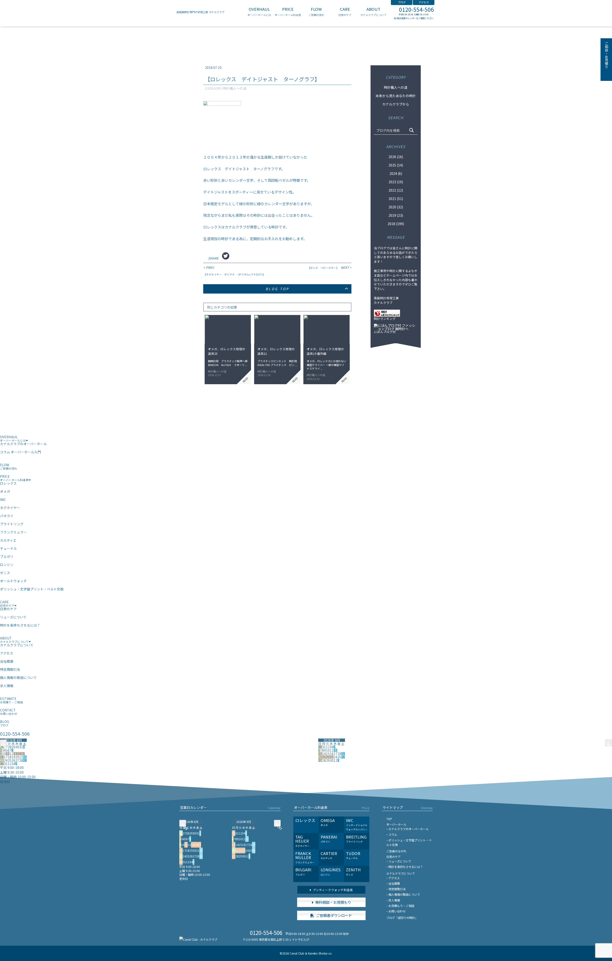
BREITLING (356, 839)
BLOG (4, 723)
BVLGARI (303, 871)
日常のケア (8, 608)
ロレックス (8, 483)
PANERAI (329, 839)
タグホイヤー (10, 507)
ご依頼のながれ (396, 851)
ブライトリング (11, 524)
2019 (392, 215)
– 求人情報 (393, 900)
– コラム (391, 834)
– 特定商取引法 (396, 889)
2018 (391, 223)
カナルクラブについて (16, 645)
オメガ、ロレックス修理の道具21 (276, 351)
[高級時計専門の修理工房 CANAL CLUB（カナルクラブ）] (198, 939)
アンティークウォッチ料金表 (332, 890)
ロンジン (6, 564)
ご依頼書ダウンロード (333, 915)
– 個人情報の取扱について (403, 894)
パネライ (6, 515)
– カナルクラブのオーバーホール (407, 829)
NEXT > (329, 267)
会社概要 (6, 661)
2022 (392, 190)
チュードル (8, 548)
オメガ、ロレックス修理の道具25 (226, 351)
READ (245, 379)
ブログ (402, 2)
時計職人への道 (234, 88)
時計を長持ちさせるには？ (20, 625)
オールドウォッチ (13, 580)
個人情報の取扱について (18, 677)
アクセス (424, 2)
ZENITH (353, 871)
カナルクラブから (395, 104)
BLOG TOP (277, 288)
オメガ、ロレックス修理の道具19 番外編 (325, 351)
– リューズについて (398, 861)
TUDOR (353, 855)
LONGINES (331, 871)
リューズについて (13, 617)
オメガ (5, 491)
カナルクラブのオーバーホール (23, 443)
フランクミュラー (13, 532)
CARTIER (329, 855)
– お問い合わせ (396, 911)
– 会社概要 (393, 883)
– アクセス (393, 878)
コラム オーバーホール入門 (20, 452)
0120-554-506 (416, 9)
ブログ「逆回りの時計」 (402, 918)
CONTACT (8, 712)
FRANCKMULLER (304, 857)
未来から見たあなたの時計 (396, 95)
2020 (392, 207)
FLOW (316, 11)
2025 (392, 165)
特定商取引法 (10, 669)
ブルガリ (6, 556)
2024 (393, 173)
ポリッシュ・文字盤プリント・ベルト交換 (32, 589)
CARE (344, 11)
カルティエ (8, 540)
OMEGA (328, 822)
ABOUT (373, 11)
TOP (389, 819)
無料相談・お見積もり (333, 902)
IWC (3, 499)
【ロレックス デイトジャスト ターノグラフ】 (262, 79)
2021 (392, 198)
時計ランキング (385, 318)
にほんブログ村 (385, 331)
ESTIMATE (11, 700)
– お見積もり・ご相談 (400, 906)
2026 (392, 156)
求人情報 (6, 685)
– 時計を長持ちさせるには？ (404, 867)
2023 (392, 181)
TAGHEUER (302, 841)
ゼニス (5, 572)
